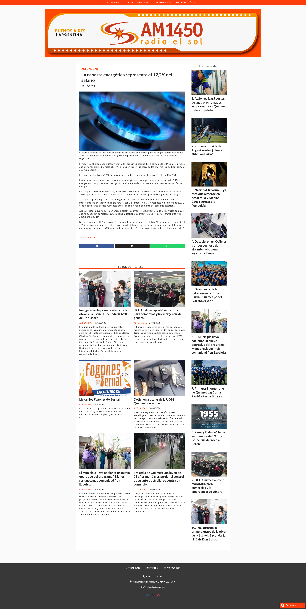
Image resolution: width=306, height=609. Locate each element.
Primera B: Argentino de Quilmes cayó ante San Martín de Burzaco (207, 392)
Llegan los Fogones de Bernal (99, 399)
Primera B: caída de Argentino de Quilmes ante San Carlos (206, 150)
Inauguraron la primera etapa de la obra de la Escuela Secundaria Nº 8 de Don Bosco (103, 314)
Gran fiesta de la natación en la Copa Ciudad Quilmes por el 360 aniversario (206, 295)
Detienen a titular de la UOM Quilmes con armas (154, 401)
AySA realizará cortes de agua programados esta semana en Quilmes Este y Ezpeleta (208, 104)
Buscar (196, 2)
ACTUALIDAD (113, 2)
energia (92, 237)
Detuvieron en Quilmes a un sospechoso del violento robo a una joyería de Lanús (209, 247)
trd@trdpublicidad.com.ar (153, 587)
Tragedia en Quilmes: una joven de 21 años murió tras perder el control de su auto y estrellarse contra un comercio (159, 478)
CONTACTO (180, 2)
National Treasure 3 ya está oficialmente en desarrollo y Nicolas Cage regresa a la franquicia (208, 197)
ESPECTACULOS (144, 2)
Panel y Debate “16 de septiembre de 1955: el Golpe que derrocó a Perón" (208, 438)
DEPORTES (128, 2)
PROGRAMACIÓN (163, 2)
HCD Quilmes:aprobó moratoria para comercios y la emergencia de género (158, 314)
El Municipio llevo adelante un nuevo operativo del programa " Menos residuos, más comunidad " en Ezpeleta (104, 478)
